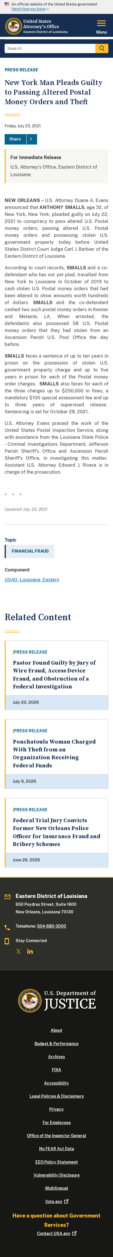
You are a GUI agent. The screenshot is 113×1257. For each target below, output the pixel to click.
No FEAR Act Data (56, 1148)
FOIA (56, 1069)
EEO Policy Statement (56, 1162)
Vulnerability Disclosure (57, 1175)
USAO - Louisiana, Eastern (32, 579)
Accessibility (56, 1083)
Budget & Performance (56, 1043)
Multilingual (56, 1188)
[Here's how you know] (56, 7)
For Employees (57, 1122)
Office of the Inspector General (56, 1135)
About (56, 1030)
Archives (56, 1056)
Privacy (56, 1109)
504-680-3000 (51, 926)
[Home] (37, 33)
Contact (53, 1233)
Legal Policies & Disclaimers (57, 1096)
